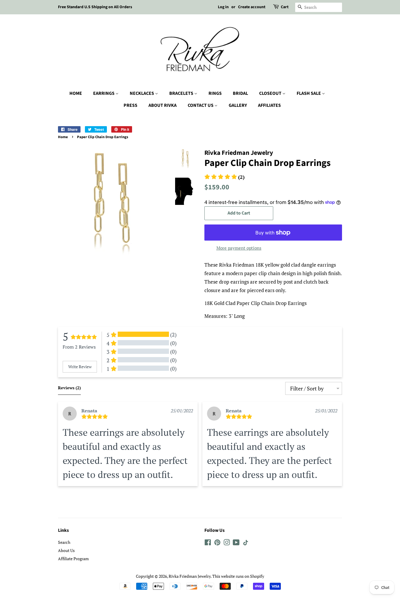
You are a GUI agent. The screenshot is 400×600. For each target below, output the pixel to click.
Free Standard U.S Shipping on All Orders (95, 7)
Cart (284, 7)
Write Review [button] (80, 366)
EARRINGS (104, 93)
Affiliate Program (73, 558)
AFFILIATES (269, 105)
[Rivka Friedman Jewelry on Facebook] (207, 543)
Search (64, 542)
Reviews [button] (69, 387)
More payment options (238, 248)
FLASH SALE (309, 93)
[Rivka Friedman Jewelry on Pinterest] (217, 543)
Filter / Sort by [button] (307, 388)
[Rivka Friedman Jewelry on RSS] (245, 543)
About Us (66, 550)
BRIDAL (240, 93)
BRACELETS (181, 93)
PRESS (130, 105)
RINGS (215, 93)
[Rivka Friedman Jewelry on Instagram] (226, 543)
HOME (75, 93)
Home (63, 137)
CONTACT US (201, 105)
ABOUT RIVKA (162, 105)
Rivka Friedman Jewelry (190, 576)
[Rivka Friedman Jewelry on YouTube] (236, 543)
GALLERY (238, 105)
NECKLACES (142, 93)
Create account (251, 7)
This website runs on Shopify (238, 576)
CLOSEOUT (270, 93)
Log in (223, 7)
